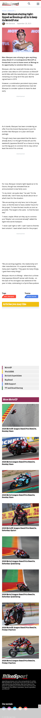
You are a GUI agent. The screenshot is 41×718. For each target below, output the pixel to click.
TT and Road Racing (14, 388)
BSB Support (10, 384)
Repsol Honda (31, 296)
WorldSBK (9, 372)
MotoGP (11, 11)
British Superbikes (13, 376)
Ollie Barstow (10, 23)
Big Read (9, 380)
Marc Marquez (9, 296)
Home (4, 11)
